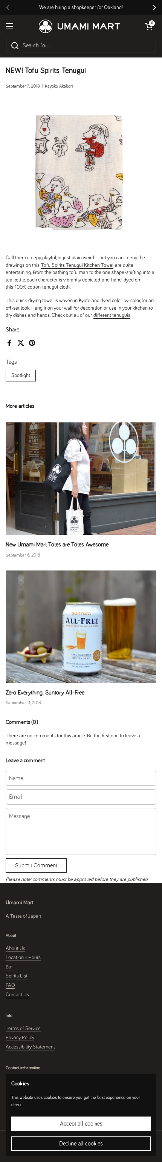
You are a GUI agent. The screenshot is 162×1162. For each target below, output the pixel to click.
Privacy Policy (20, 1037)
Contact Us (17, 994)
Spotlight (20, 375)
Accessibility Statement (30, 1047)
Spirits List (17, 976)
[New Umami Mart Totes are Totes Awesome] (81, 478)
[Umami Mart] (79, 26)
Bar (9, 967)
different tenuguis (111, 315)
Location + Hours (23, 957)
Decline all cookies (81, 1144)
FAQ (10, 985)
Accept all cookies (81, 1124)
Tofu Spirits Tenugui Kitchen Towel (77, 265)
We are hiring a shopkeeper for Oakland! (81, 7)
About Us (15, 948)
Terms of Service (23, 1028)
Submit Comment (36, 865)
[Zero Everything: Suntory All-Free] (81, 626)
